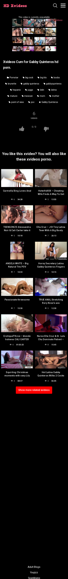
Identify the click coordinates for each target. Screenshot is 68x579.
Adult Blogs (34, 566)
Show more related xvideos (34, 390)
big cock (29, 77)
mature (13, 96)
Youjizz (34, 572)
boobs (56, 77)
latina (53, 90)
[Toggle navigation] (63, 5)
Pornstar (13, 77)
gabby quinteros (31, 83)
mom (42, 96)
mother (55, 96)
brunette (11, 83)
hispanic (16, 90)
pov (32, 102)
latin (42, 90)
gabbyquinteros (54, 83)
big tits (43, 77)
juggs (30, 90)
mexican (28, 96)
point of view (17, 102)
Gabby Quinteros (49, 102)
